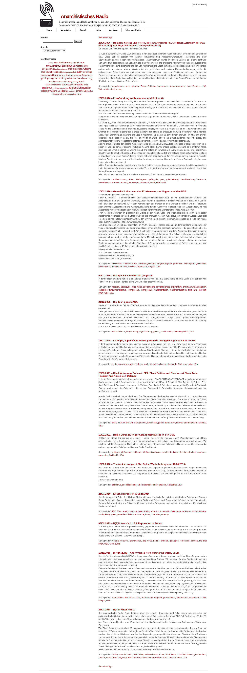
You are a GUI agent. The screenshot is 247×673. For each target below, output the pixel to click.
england (158, 597)
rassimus (132, 266)
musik (81, 81)
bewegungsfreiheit (68, 72)
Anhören (113, 30)
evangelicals (133, 290)
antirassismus (48, 69)
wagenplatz (71, 94)
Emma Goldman (148, 86)
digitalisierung (145, 331)
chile (138, 597)
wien (79, 94)
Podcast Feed (199, 4)
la (116, 364)
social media (167, 331)
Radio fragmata (120, 657)
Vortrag (119, 89)
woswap (165, 514)
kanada (202, 511)
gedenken (177, 263)
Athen (131, 179)
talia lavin (192, 290)
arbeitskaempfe (75, 69)
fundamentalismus (178, 290)
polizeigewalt (68, 85)
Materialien (66, 30)
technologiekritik (181, 331)
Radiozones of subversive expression (145, 657)
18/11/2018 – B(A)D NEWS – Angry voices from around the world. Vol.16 (138, 552)
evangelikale (146, 290)
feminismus (59, 75)
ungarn (151, 266)
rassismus (47, 88)
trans (147, 514)
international (182, 597)
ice (113, 364)
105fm (115, 654)
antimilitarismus (80, 66)
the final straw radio (184, 364)
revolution (86, 88)
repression (75, 87)
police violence (136, 364)
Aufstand (87, 69)
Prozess (115, 182)
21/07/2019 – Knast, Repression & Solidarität (123, 493)
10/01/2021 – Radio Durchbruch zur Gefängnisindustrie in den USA (136, 434)
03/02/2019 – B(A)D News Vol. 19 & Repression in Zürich (130, 523)
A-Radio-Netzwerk (120, 541)
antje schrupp (132, 86)
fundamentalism (161, 290)
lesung (75, 82)
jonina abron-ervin (166, 423)
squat (152, 182)
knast (65, 81)
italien (59, 82)
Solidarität (63, 91)
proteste (78, 84)
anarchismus (77, 62)
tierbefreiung (82, 91)
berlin (155, 541)
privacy (156, 331)
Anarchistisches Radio (84, 16)
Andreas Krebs (142, 511)
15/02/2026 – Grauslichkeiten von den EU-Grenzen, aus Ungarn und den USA (142, 191)
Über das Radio (133, 30)
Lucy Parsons (193, 86)
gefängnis (46, 78)
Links (98, 30)
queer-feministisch (125, 514)
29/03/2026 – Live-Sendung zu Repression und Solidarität (131, 98)
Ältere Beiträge (105, 37)
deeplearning (132, 331)
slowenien (194, 597)
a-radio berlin (125, 654)
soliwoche (139, 514)
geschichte (58, 78)
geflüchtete (201, 263)
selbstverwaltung (49, 91)
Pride (107, 514)
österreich (164, 511)
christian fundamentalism (194, 287)
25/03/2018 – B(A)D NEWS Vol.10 (116, 609)
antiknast (67, 65)
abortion (115, 287)
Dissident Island (185, 654)
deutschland (47, 75)
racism (160, 364)
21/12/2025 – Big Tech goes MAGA (118, 302)
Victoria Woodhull (106, 89)
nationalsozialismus (53, 85)
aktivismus (64, 62)
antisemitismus (61, 69)
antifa (114, 423)
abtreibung (126, 287)
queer (113, 514)
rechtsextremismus (61, 88)
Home (49, 30)
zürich (117, 544)
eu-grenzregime (164, 263)
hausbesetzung (84, 78)
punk (86, 85)
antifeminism (149, 287)
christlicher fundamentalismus (112, 290)
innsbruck (201, 179)
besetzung (56, 72)
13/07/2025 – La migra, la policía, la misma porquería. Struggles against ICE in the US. (147, 340)
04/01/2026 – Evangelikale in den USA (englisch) (125, 275)
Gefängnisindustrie (152, 452)
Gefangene (87, 75)
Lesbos (101, 657)
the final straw (175, 657)
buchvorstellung (84, 72)
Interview (53, 81)
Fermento (164, 541)
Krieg (70, 82)
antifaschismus (53, 65)
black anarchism (125, 423)
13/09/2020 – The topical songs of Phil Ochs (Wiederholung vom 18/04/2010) (142, 464)
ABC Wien (53, 63)
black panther (140, 423)
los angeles (123, 364)
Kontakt (83, 30)
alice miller (137, 287)
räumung (124, 182)
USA (54, 94)
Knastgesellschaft (187, 452)
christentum (176, 287)
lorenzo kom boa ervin (186, 423)
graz (162, 179)
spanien (72, 91)
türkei (90, 91)
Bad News (46, 72)
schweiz (194, 541)
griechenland (71, 78)
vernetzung (61, 94)
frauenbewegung (73, 75)
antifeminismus (163, 287)
